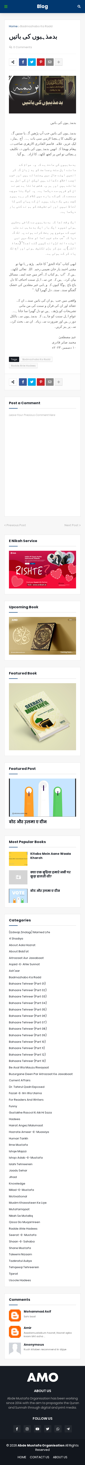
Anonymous (34, 1345)
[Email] (50, 62)
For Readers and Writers (26, 1100)
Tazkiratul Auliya (20, 1261)
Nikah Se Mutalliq (21, 1216)
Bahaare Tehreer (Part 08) (28, 1029)
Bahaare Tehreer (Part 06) (28, 1016)
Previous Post (16, 525)
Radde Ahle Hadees (23, 365)
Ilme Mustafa (18, 1145)
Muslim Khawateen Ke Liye (28, 1203)
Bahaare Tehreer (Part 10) (27, 1042)
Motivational (18, 1196)
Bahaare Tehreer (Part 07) (28, 1022)
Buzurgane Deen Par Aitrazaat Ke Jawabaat (41, 1074)
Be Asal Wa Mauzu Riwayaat (29, 1067)
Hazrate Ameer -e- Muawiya (29, 1132)
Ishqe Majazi (18, 1151)
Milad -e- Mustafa (21, 1190)
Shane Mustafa (20, 1248)
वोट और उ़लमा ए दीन (28, 821)
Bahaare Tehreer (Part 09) (28, 1035)
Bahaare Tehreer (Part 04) (28, 1003)
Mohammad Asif (37, 1312)
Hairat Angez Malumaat (26, 1125)
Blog (42, 6)
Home (13, 26)
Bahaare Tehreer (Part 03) (28, 996)
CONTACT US (39, 1457)
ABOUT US (60, 1457)
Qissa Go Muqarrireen (24, 1222)
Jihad (13, 1177)
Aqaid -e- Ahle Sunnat (24, 964)
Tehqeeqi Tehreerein (24, 1267)
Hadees (14, 1119)
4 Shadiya (16, 938)
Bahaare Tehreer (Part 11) (27, 1048)
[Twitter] (32, 62)
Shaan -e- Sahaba (22, 1241)
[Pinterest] (41, 62)
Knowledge (17, 1183)
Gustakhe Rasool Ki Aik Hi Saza (30, 1112)
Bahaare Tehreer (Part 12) (27, 1055)
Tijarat (13, 1274)
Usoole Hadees (20, 1280)
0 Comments (22, 47)
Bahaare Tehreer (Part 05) (28, 1009)
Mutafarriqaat (19, 1209)
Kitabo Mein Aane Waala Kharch (50, 856)
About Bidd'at (19, 951)
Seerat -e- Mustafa (22, 1235)
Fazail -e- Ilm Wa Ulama (25, 1093)
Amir (28, 1328)
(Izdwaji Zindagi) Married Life (29, 932)
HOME (22, 1457)
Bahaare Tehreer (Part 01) (27, 984)
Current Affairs (20, 1080)
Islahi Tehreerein (20, 1164)
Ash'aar (14, 971)
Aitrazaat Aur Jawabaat (26, 958)
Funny (13, 1106)
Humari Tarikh (18, 1138)
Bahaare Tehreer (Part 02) (28, 990)
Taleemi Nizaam (20, 1254)
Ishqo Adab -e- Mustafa (26, 1158)
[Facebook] (23, 62)
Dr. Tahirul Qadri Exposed (26, 1087)
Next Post (71, 525)
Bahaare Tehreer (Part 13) (27, 1061)
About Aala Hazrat (22, 945)
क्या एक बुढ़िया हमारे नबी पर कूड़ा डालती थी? (50, 874)
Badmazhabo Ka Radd (36, 26)
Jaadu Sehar (18, 1170)
